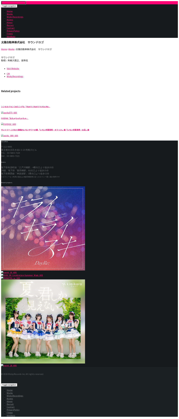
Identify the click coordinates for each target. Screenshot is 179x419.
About (10, 22)
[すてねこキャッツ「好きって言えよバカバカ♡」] (89, 278)
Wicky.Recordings (15, 16)
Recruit (10, 25)
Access (10, 19)
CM (8, 73)
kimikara (11, 36)
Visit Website (13, 68)
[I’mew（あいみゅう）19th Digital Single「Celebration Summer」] (89, 275)
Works (10, 14)
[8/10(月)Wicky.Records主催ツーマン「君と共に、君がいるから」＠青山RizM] (89, 365)
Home (10, 11)
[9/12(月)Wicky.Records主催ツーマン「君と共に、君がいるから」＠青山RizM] (89, 272)
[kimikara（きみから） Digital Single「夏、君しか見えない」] (89, 321)
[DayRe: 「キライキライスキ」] (89, 228)
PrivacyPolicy (13, 30)
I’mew (10, 33)
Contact (11, 28)
